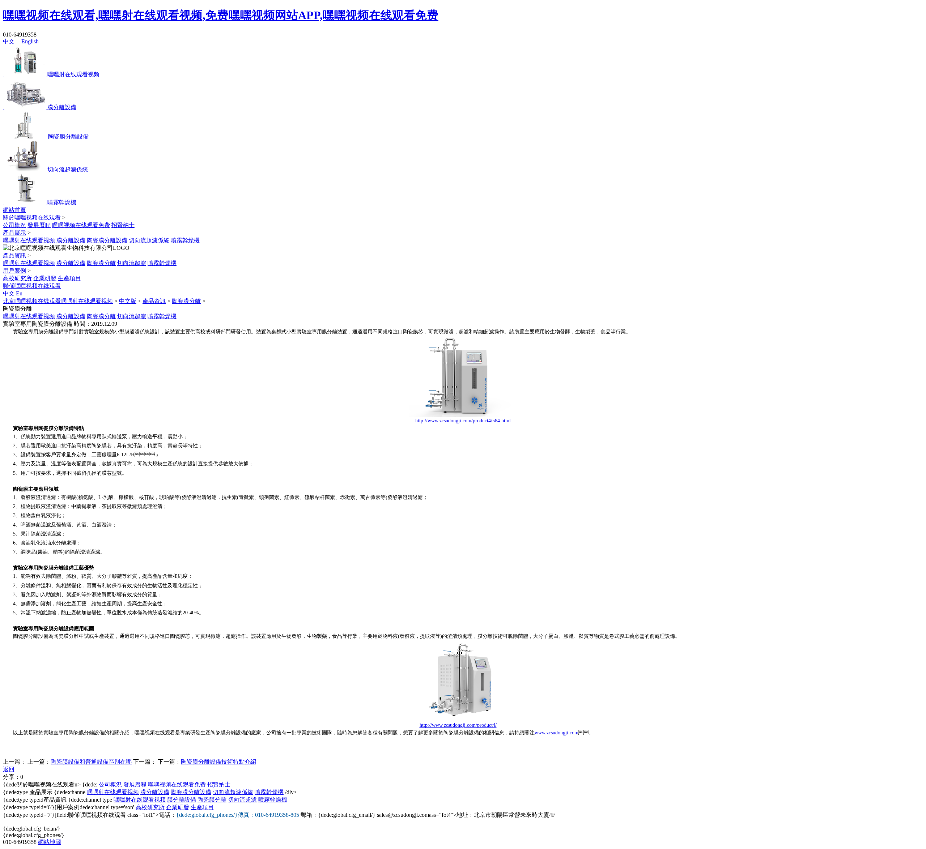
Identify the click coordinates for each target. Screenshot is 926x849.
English (30, 41)
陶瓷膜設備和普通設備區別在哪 (91, 762)
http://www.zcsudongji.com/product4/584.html (463, 420)
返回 (8, 769)
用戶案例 (14, 271)
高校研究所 (17, 278)
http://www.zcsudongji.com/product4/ (458, 725)
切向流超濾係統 (149, 240)
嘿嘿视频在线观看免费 (81, 225)
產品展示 (14, 233)
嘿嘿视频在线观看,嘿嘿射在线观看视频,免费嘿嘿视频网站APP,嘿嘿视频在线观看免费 (220, 15)
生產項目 (69, 278)
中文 (8, 41)
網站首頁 (14, 210)
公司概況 (14, 225)
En (19, 293)
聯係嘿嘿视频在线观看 (32, 286)
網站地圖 (49, 842)
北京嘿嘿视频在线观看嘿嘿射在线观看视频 (58, 301)
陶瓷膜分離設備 (107, 240)
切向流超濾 (131, 263)
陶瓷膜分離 (101, 263)
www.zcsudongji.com (556, 732)
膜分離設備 (70, 240)
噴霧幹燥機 (185, 240)
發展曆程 (39, 225)
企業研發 (44, 278)
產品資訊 (14, 255)
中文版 (127, 301)
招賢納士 (123, 225)
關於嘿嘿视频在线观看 (32, 217)
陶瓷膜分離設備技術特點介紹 (218, 762)
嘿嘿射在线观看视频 (29, 240)
